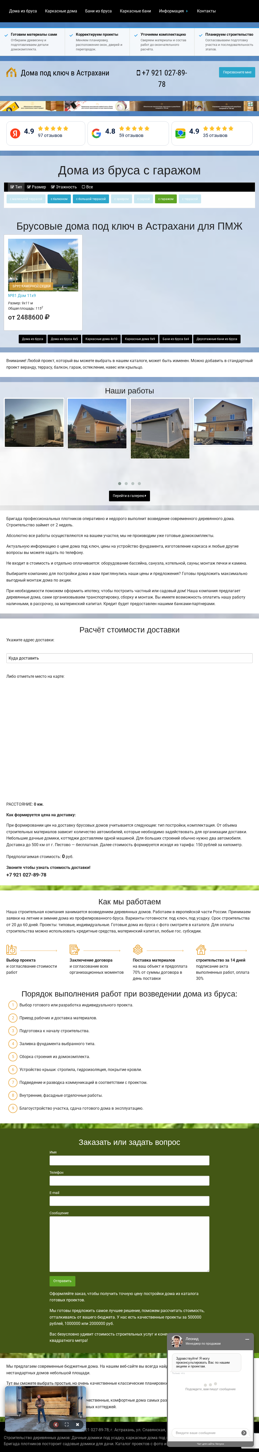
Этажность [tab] (66, 187)
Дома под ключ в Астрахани (64, 72)
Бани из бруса (98, 11)
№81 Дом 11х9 (22, 295)
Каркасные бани (135, 11)
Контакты (206, 11)
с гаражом (166, 199)
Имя (53, 1152)
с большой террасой (91, 199)
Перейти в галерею (129, 496)
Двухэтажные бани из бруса (217, 339)
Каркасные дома (61, 11)
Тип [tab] (18, 187)
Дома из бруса (23, 11)
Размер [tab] (38, 187)
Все (89, 187)
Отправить (62, 1281)
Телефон (56, 1172)
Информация (171, 11)
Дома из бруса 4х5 (64, 339)
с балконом (59, 199)
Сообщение (59, 1213)
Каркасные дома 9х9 (140, 339)
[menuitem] (23, 11)
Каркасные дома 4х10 (101, 339)
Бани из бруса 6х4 (176, 339)
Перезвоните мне (237, 72)
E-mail (54, 1193)
